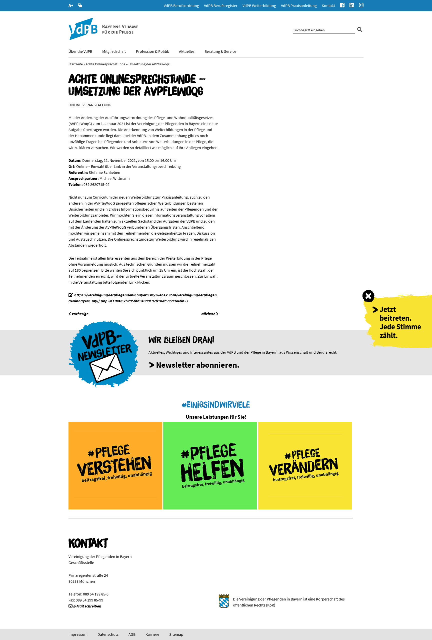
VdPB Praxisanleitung (299, 5)
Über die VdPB (80, 51)
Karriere (152, 634)
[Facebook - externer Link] (342, 5)
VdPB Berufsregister (221, 5)
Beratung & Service (220, 51)
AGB (132, 634)
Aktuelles (186, 51)
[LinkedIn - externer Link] (351, 5)
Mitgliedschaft (114, 51)
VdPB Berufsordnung (181, 5)
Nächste (208, 313)
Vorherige (79, 313)
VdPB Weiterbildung (259, 5)
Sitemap (176, 634)
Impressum (78, 634)
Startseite (75, 64)
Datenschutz (108, 634)
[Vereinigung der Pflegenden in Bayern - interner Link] (103, 38)
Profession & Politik (152, 51)
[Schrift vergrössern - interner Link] (71, 6)
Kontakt (328, 5)
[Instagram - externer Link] (361, 5)
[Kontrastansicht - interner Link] (80, 6)
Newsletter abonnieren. (198, 365)
